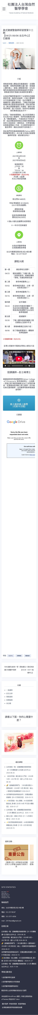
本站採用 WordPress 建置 (10, 996)
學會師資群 (13, 1004)
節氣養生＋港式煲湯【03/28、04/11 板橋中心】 (27, 670)
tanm (4, 43)
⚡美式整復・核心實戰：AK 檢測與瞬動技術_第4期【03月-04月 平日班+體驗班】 (20, 804)
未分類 (8, 703)
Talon (17, 999)
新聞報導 (9, 700)
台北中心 (11, 655)
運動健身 (27, 655)
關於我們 (5, 1004)
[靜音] (29, 366)
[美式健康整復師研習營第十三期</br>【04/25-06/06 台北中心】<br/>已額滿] (19, 59)
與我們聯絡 (22, 1004)
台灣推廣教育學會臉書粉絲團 (12, 1007)
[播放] (5, 366)
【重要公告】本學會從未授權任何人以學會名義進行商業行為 (16, 864)
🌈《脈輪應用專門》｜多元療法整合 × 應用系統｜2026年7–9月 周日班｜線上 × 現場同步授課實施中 (19, 788)
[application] (19, 359)
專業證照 (11, 43)
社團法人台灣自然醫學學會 (21, 6)
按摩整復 (19, 655)
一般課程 (9, 690)
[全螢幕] (33, 366)
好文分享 (9, 693)
